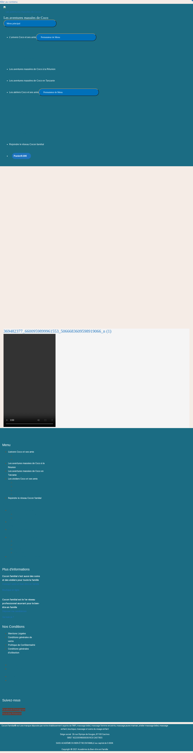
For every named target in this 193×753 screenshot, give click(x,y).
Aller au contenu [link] (9, 1)
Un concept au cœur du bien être (30, 455)
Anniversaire (19, 494)
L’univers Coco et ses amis (21, 451)
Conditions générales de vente (20, 639)
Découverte (19, 482)
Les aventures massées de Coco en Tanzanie (26, 473)
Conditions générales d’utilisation (18, 650)
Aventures (19, 490)
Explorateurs (20, 486)
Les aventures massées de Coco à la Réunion (26, 465)
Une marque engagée (24, 459)
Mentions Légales (17, 633)
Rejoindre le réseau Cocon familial (24, 498)
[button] (26, 504)
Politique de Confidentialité (21, 645)
